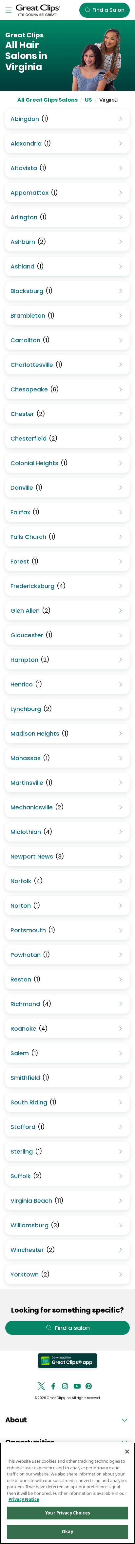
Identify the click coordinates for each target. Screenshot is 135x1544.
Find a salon (72, 1328)
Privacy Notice (24, 1499)
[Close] (127, 1451)
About (16, 1420)
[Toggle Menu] (8, 10)
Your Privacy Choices (67, 1513)
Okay (67, 1531)
